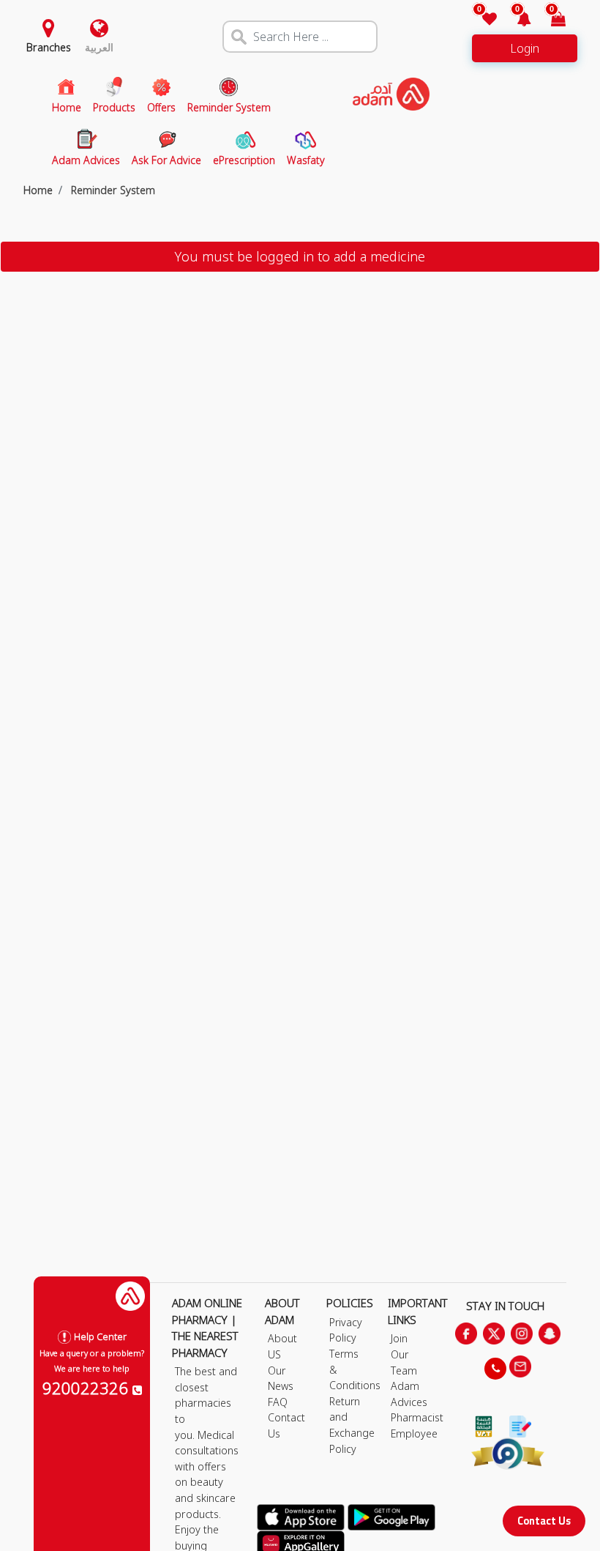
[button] (515, 20)
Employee (414, 1433)
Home (38, 190)
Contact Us (544, 1520)
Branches (48, 47)
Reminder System (111, 190)
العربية (99, 47)
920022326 (87, 1388)
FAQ (278, 1402)
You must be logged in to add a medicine (300, 256)
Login (524, 48)
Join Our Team (404, 1354)
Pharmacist (417, 1417)
